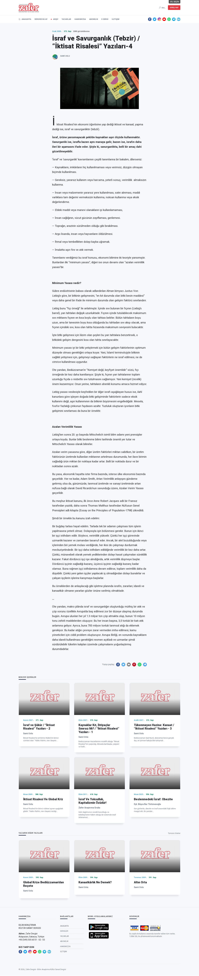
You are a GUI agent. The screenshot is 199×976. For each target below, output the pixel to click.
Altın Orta (140, 882)
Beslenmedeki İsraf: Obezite (153, 799)
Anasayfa (26, 19)
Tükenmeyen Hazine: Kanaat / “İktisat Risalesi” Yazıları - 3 (154, 726)
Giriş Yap (174, 8)
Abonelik (93, 19)
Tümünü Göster (174, 833)
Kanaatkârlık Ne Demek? (95, 882)
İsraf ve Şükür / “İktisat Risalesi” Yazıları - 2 (39, 726)
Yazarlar (66, 19)
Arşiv (55, 19)
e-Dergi (104, 19)
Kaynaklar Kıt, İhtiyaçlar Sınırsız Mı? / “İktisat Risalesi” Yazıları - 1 (99, 728)
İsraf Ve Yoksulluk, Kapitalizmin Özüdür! (92, 800)
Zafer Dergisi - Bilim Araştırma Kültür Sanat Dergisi (45, 969)
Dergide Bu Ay (41, 19)
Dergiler (64, 931)
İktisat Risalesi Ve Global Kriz (43, 799)
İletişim (115, 19)
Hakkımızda (80, 19)
